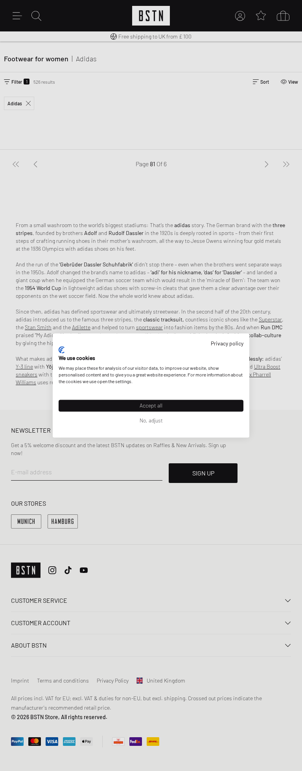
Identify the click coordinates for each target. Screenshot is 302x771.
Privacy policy (227, 343)
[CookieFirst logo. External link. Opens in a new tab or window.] (61, 349)
